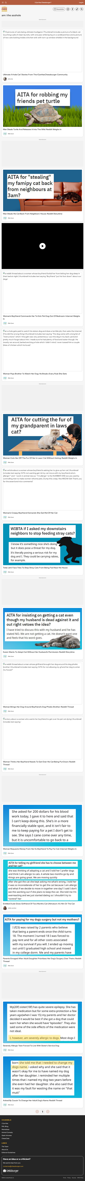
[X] (81, 9)
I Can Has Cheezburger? (43, 2)
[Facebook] (72, 9)
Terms (64, 1177)
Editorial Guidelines (8, 1152)
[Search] (6, 2)
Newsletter (60, 9)
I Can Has (5, 1123)
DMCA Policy (80, 1177)
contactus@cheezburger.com (13, 1166)
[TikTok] (77, 9)
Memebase (5, 1129)
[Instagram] (68, 9)
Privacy (69, 1177)
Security (74, 1177)
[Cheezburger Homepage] (42, 1171)
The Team (5, 1146)
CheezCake (5, 1138)
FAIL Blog (5, 1126)
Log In (81, 2)
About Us (5, 1149)
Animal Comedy (7, 1132)
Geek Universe (7, 1135)
